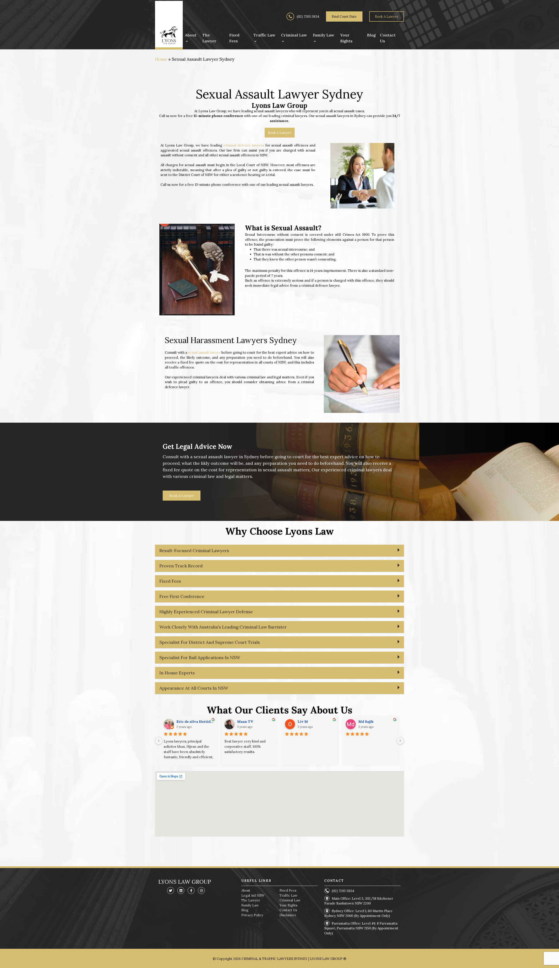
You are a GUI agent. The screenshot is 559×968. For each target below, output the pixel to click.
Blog (244, 910)
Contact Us (288, 910)
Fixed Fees (170, 581)
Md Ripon (245, 721)
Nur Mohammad (312, 721)
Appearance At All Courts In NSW (193, 688)
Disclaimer (288, 915)
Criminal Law (290, 900)
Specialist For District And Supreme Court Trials (209, 642)
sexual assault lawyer (204, 352)
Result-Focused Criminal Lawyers (194, 550)
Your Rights (288, 905)
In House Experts (177, 672)
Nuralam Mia (187, 721)
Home (161, 59)
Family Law (250, 905)
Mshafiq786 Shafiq (374, 721)
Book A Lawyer (386, 16)
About (245, 890)
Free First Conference (181, 596)
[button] (279, 551)
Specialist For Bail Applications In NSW (199, 657)
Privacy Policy (252, 915)
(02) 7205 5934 (307, 16)
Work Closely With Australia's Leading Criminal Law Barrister (223, 627)
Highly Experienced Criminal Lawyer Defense (206, 611)
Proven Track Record (181, 565)
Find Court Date (344, 16)
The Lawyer (250, 900)
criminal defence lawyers (243, 145)
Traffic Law (288, 895)
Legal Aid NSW (252, 895)
